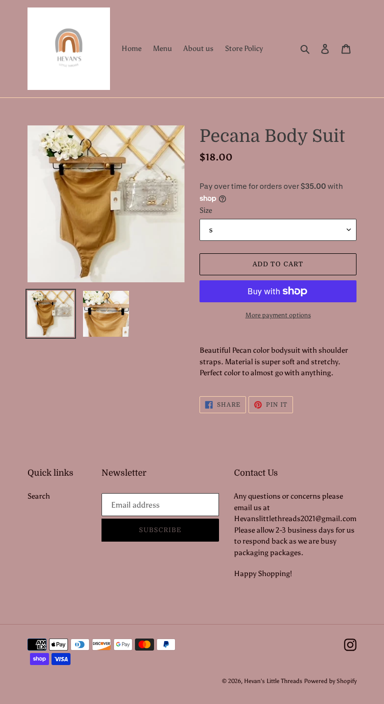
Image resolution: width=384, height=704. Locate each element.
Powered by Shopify (330, 681)
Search (39, 496)
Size (206, 210)
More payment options (278, 315)
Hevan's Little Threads (273, 681)
